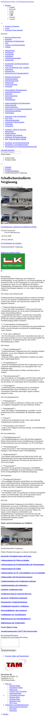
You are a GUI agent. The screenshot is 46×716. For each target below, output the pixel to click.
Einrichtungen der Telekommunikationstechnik (21, 146)
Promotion (8, 98)
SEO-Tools (13, 703)
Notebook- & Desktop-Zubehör (16, 137)
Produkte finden (10, 160)
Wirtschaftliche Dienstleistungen (16, 90)
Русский (12, 9)
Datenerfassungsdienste (13, 111)
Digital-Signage (10, 133)
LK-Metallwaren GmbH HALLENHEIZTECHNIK (18, 227)
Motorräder (9, 124)
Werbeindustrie (10, 100)
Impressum (13, 710)
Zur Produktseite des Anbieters (11, 243)
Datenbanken (9, 113)
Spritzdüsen (9, 56)
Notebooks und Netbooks (13, 135)
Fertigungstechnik (11, 84)
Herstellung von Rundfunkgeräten (16, 145)
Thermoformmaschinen (13, 58)
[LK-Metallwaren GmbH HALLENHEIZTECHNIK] (13, 269)
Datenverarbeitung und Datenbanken (17, 103)
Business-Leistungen (12, 26)
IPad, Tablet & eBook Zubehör (15, 139)
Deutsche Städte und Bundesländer (17, 656)
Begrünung (9, 66)
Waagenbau (9, 69)
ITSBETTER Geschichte (18, 691)
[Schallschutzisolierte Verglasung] (16, 205)
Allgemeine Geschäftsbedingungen (17, 705)
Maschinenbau (10, 50)
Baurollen (8, 39)
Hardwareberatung (11, 107)
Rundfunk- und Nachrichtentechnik (17, 143)
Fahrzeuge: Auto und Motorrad (15, 116)
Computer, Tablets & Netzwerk (15, 129)
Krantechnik (9, 60)
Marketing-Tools (15, 701)
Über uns (8, 684)
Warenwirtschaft (10, 105)
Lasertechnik (9, 54)
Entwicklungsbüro (11, 96)
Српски (12, 19)
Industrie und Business (12, 77)
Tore (6, 43)
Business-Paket (14, 697)
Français (12, 17)
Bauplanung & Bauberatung (14, 41)
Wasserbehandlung (11, 79)
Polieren (8, 47)
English (12, 7)
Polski (11, 13)
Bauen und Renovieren (13, 37)
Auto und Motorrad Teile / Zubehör (17, 67)
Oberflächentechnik (11, 81)
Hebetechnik (9, 83)
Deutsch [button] (8, 5)
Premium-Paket (14, 699)
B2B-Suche (13, 689)
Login (7, 28)
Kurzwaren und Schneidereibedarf (16, 73)
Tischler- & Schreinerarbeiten (15, 45)
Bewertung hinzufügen (8, 650)
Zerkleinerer (9, 52)
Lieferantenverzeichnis (17, 695)
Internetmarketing (15, 693)
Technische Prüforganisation (14, 122)
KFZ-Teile (8, 118)
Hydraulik (8, 86)
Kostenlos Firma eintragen (14, 30)
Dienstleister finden (15, 687)
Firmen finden (10, 158)
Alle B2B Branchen (7, 150)
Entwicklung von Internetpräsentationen (18, 109)
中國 (11, 15)
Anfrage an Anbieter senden (10, 252)
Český (11, 11)
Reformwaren (9, 71)
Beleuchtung (9, 131)
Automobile (9, 126)
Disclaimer (13, 709)
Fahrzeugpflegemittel (12, 120)
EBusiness (8, 94)
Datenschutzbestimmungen (18, 707)
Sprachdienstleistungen (13, 92)
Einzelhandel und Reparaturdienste (17, 64)
